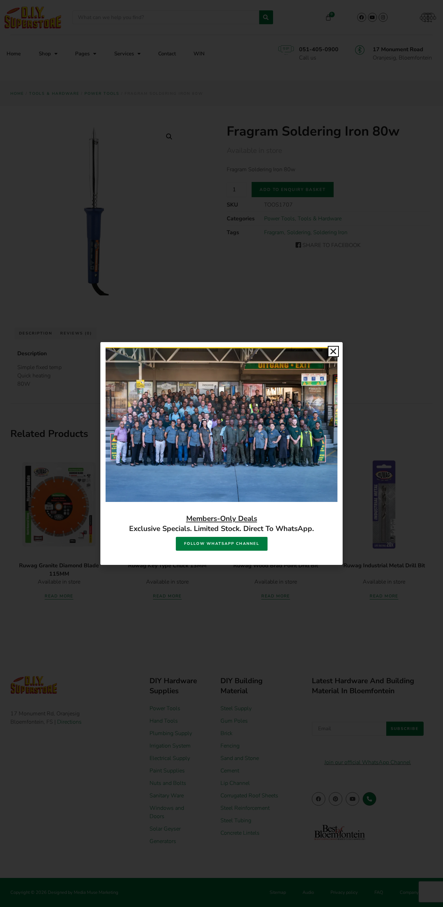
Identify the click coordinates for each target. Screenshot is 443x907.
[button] (333, 351)
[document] (221, 453)
